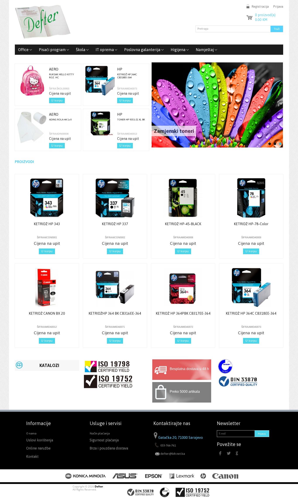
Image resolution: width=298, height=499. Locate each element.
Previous (155, 102)
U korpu (57, 100)
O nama (31, 433)
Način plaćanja (100, 433)
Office (23, 49)
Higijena (178, 49)
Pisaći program (53, 49)
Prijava (278, 6)
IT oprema (105, 49)
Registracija (260, 6)
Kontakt (32, 456)
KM (261, 20)
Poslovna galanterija (142, 49)
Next (279, 102)
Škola (81, 49)
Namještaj (205, 49)
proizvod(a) (265, 15)
